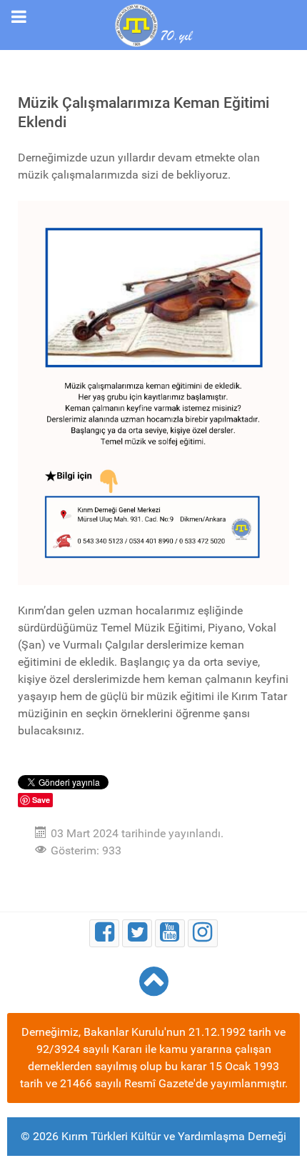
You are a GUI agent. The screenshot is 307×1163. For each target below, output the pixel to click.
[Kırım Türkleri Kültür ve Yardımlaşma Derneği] (153, 24)
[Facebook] (104, 933)
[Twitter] (137, 933)
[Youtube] (170, 933)
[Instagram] (203, 933)
